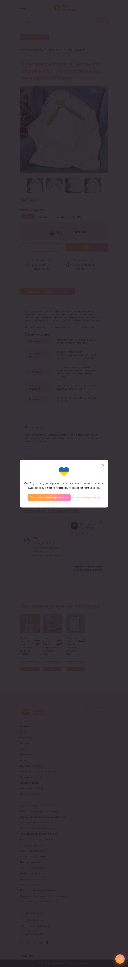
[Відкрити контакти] (120, 959)
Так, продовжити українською (49, 497)
